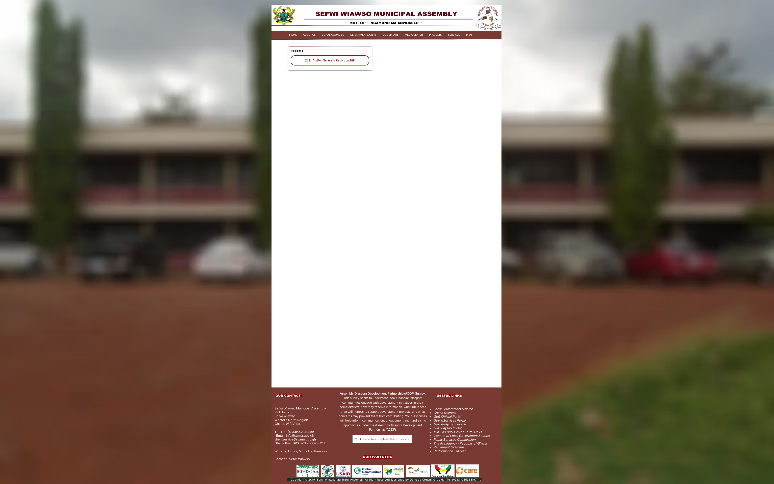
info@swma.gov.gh (300, 435)
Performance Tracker (449, 451)
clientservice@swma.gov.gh (295, 439)
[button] (309, 34)
